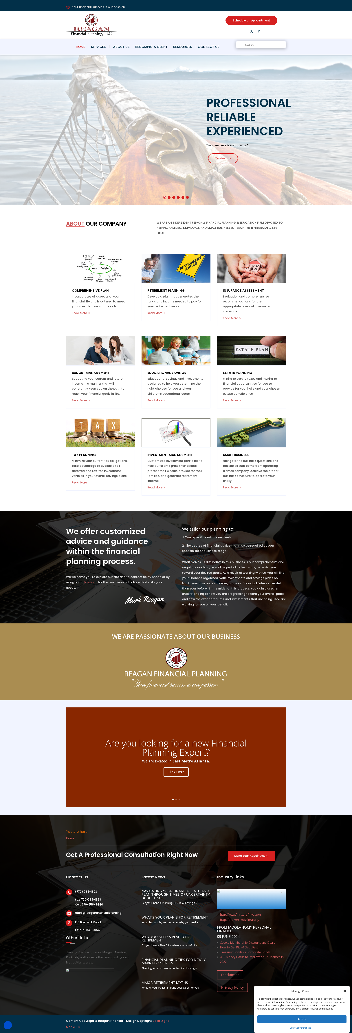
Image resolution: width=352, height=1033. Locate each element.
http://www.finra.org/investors (241, 914)
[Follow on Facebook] (244, 31)
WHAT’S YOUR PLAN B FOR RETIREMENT (175, 917)
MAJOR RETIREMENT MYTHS (165, 982)
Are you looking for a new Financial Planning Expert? (176, 747)
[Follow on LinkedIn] (259, 31)
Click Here (176, 771)
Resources (182, 46)
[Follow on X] (251, 31)
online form (88, 582)
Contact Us (208, 46)
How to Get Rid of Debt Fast (239, 947)
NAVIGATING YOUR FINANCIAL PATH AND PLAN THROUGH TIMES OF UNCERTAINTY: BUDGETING (176, 894)
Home (80, 46)
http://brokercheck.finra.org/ (239, 920)
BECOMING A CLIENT (151, 46)
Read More (79, 313)
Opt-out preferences (300, 1027)
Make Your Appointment (251, 856)
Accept (302, 1019)
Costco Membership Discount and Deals (247, 943)
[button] (344, 991)
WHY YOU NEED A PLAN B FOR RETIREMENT (167, 938)
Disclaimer (230, 974)
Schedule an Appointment (251, 20)
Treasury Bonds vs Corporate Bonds (245, 952)
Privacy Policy (232, 987)
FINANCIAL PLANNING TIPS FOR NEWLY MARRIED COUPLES (174, 961)
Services (98, 46)
